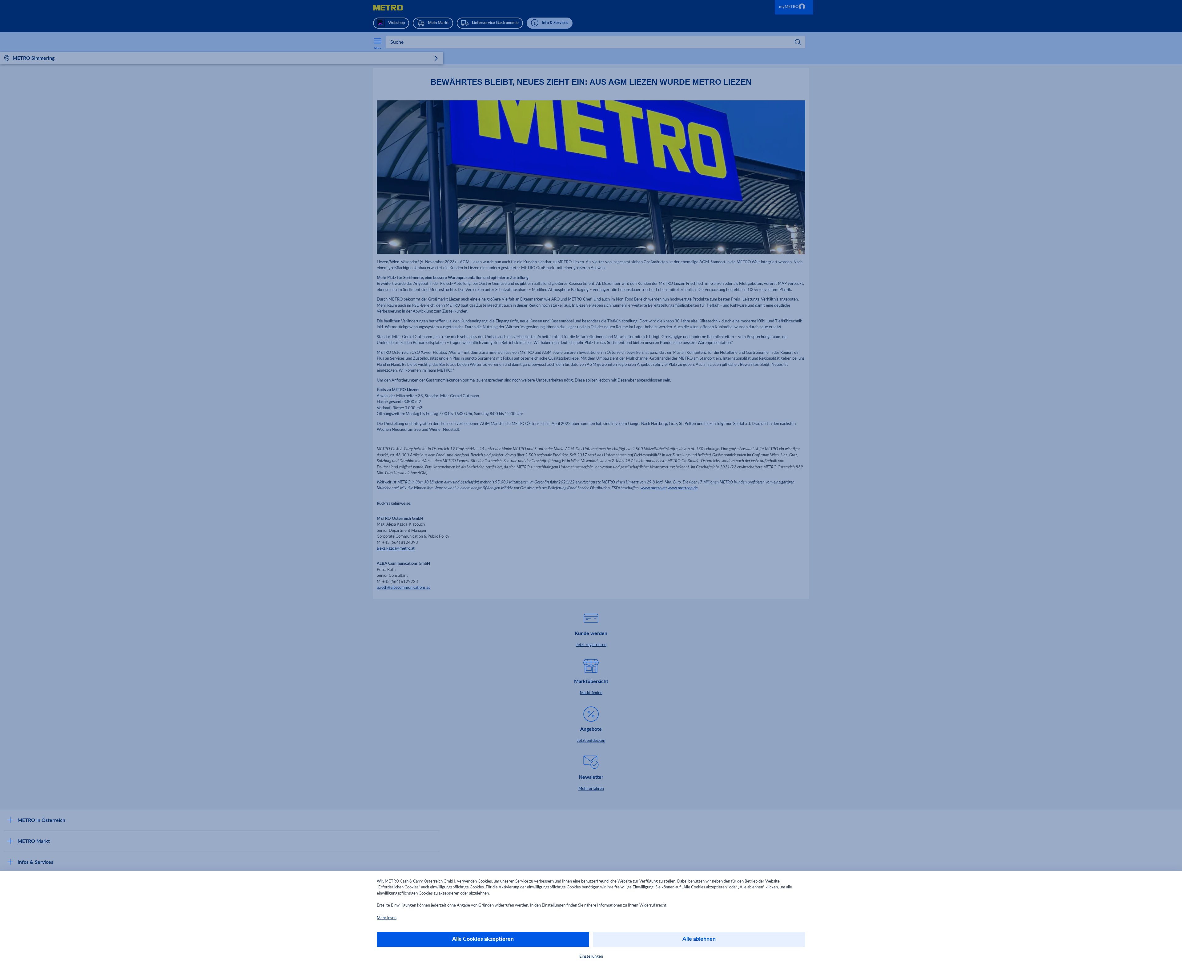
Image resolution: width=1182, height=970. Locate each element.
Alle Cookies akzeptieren (483, 939)
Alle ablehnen (699, 939)
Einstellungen (591, 957)
